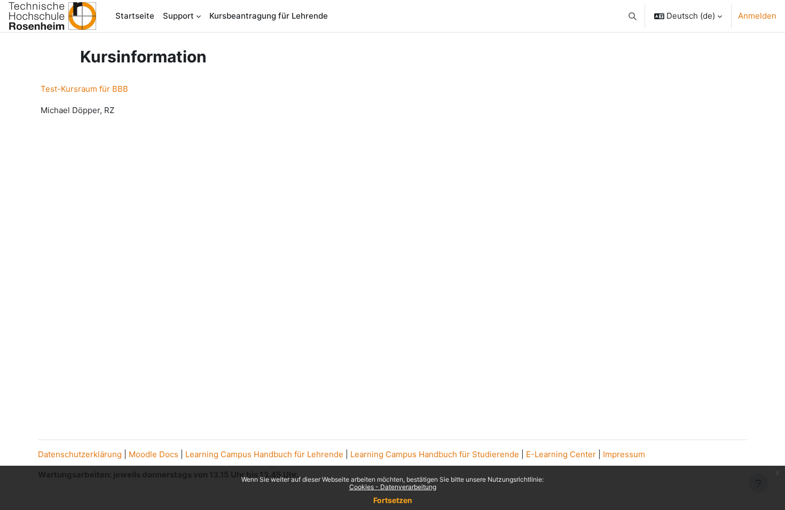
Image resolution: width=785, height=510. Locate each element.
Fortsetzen (392, 500)
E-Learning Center (561, 454)
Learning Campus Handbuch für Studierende (434, 454)
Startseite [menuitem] (134, 16)
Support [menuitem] (178, 16)
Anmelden (757, 16)
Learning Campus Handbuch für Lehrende (264, 454)
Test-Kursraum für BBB (84, 89)
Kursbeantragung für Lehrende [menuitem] (268, 16)
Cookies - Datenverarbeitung (392, 487)
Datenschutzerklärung (80, 454)
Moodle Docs (153, 454)
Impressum (624, 454)
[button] (633, 16)
